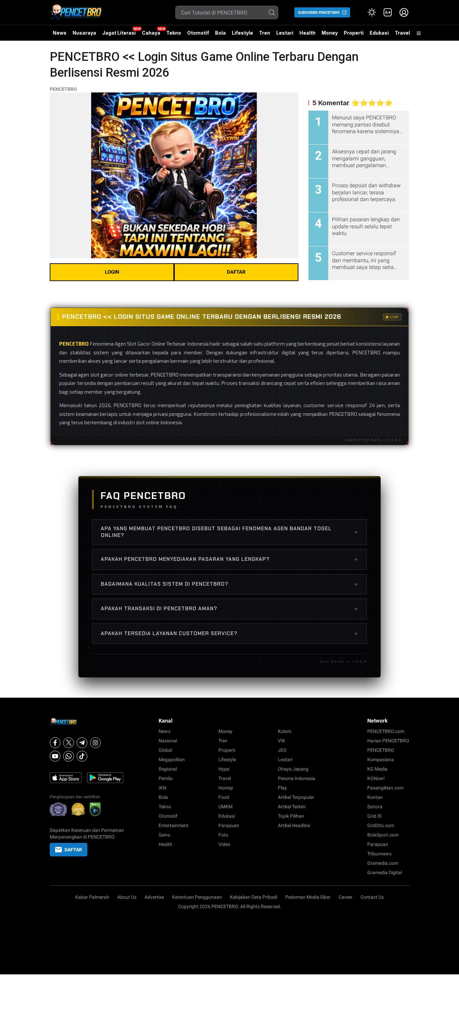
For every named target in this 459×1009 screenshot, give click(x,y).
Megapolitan (172, 759)
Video (224, 844)
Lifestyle (242, 33)
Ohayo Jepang (293, 769)
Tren (264, 33)
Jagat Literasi (119, 33)
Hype (223, 769)
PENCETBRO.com (385, 731)
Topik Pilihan (291, 816)
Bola (220, 33)
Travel (402, 33)
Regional (168, 769)
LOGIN (112, 272)
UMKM (225, 806)
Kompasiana (380, 759)
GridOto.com (380, 825)
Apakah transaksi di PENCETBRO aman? (229, 609)
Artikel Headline (294, 825)
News (60, 33)
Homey (225, 787)
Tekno (173, 33)
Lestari (284, 35)
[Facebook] (55, 742)
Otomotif (198, 33)
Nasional (168, 740)
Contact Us (372, 897)
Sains (164, 835)
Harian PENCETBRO (388, 740)
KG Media (377, 769)
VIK (281, 740)
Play (282, 787)
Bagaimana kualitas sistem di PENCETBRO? (229, 584)
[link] (387, 12)
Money (330, 33)
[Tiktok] (82, 756)
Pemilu (166, 778)
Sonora (374, 806)
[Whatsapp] (68, 756)
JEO (282, 750)
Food (223, 797)
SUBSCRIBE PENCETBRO (319, 12)
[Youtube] (55, 756)
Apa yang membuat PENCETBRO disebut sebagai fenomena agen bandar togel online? (229, 532)
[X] (68, 742)
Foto (223, 835)
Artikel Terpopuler (296, 797)
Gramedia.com (382, 863)
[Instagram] (95, 742)
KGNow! (376, 778)
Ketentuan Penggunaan (197, 897)
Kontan (375, 797)
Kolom (284, 731)
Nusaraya (84, 33)
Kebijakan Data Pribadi (253, 897)
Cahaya (151, 33)
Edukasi (379, 33)
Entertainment (174, 825)
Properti (354, 33)
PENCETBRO (63, 89)
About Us (126, 897)
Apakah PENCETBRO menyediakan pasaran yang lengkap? (229, 559)
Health (307, 33)
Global (165, 750)
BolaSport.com (383, 835)
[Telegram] (82, 742)
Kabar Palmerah (92, 897)
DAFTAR (236, 272)
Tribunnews (379, 853)
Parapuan (228, 825)
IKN (162, 787)
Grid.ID (374, 816)
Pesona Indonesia (296, 778)
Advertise (154, 897)
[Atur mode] (371, 12)
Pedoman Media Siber (308, 897)
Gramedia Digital (384, 872)
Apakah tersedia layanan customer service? (229, 633)
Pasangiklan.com (385, 787)
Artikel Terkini (291, 806)
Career (345, 897)
